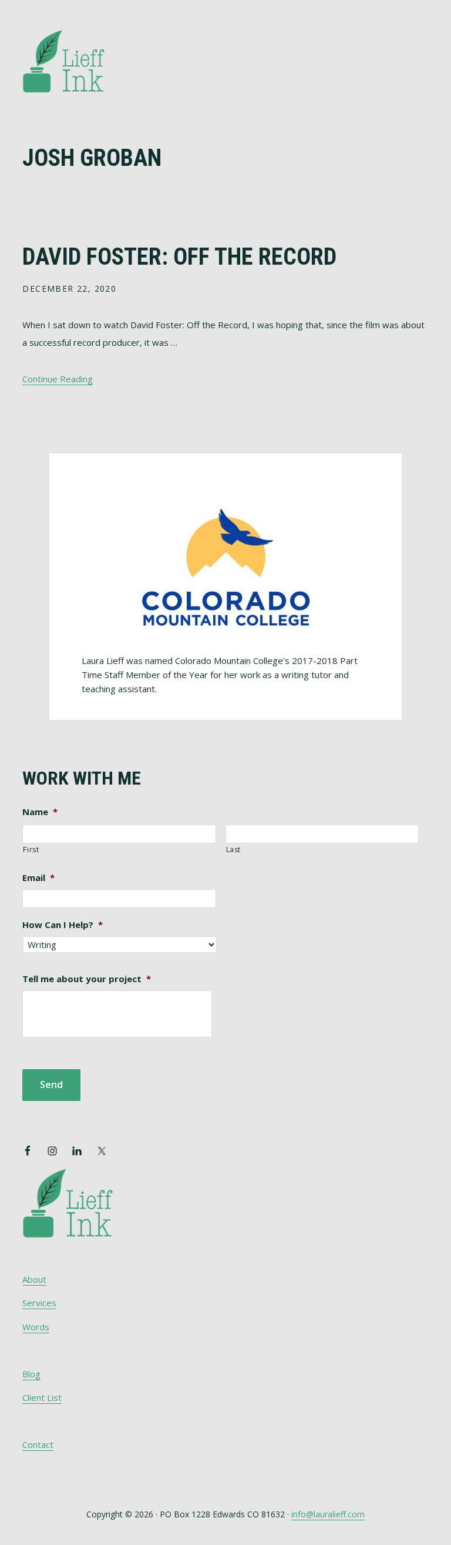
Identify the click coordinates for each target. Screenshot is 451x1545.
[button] (421, 45)
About (34, 1279)
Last (233, 850)
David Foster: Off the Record (179, 257)
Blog (31, 1374)
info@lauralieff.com (328, 1514)
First (31, 850)
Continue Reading (57, 379)
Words (35, 1327)
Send (51, 1084)
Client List (42, 1397)
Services (39, 1303)
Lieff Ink (81, 60)
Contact (37, 1444)
